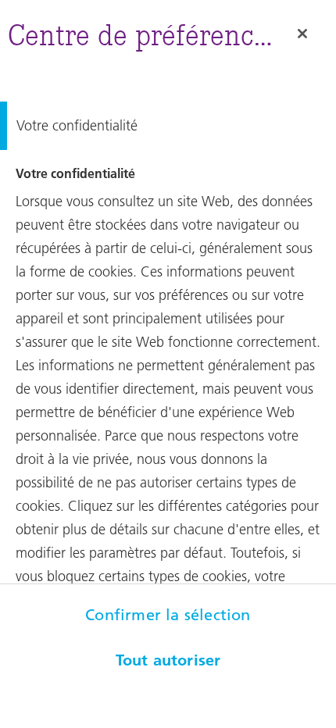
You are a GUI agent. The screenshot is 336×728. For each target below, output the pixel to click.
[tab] (168, 126)
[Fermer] (302, 33)
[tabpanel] (168, 422)
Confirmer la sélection (167, 614)
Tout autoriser (168, 660)
